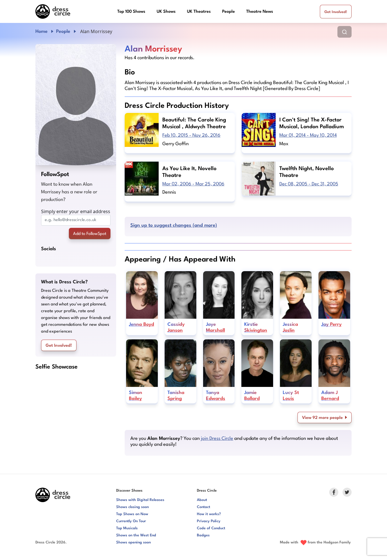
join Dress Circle (217, 438)
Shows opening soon (133, 542)
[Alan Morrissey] (75, 104)
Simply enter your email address (75, 211)
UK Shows (166, 12)
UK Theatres (199, 12)
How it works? (209, 514)
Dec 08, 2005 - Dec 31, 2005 (308, 184)
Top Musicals (127, 528)
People (228, 12)
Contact (203, 507)
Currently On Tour (131, 521)
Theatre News (259, 12)
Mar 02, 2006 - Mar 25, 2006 (193, 184)
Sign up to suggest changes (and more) (173, 225)
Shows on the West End (136, 535)
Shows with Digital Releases (140, 500)
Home (41, 31)
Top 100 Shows (131, 12)
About (202, 500)
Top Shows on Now (132, 514)
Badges (203, 535)
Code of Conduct (211, 528)
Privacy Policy (208, 521)
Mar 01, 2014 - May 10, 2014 (308, 135)
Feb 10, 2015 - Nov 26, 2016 (191, 135)
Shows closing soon (132, 507)
